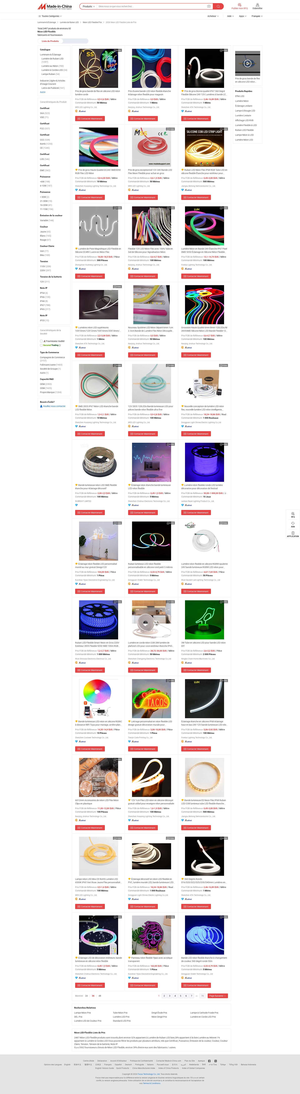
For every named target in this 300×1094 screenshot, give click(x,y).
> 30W (44, 196)
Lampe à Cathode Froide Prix (204, 1012)
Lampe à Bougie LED (245, 110)
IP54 (44, 292)
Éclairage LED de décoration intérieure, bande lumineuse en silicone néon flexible (98, 959)
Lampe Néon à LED (244, 134)
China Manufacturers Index (143, 1068)
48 (100, 995)
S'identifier (257, 8)
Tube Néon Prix (120, 1012)
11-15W (46, 209)
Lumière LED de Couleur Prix (87, 1020)
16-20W (46, 205)
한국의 (175, 1064)
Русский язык (163, 1064)
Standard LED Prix (122, 1020)
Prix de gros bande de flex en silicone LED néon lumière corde (97, 93)
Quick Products (122, 1068)
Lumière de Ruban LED (52, 60)
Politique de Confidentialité (141, 1060)
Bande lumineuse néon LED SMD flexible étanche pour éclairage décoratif (96, 487)
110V (45, 266)
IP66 (45, 296)
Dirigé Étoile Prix (159, 1012)
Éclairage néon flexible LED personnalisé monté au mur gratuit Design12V (96, 565)
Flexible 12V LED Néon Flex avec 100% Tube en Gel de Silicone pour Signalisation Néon (150, 250)
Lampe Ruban (51, 74)
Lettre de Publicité (53, 87)
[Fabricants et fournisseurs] (55, 6)
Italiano (150, 1064)
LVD (45, 159)
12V (45, 281)
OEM (46, 384)
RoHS (46, 143)
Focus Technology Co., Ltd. (149, 1074)
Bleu (45, 255)
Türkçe (223, 1064)
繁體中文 (88, 1064)
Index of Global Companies (193, 1068)
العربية (183, 1064)
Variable (47, 220)
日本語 (98, 1064)
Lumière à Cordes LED (54, 69)
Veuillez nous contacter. (54, 406)
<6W (45, 181)
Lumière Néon (242, 100)
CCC (45, 139)
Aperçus (201, 1060)
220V (45, 270)
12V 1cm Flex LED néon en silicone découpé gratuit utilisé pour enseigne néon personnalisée (151, 802)
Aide (229, 16)
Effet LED (239, 96)
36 (93, 996)
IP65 (45, 309)
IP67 (45, 305)
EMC (45, 170)
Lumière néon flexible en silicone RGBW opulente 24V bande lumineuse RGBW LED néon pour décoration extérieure (204, 565)
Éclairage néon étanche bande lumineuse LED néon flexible (149, 487)
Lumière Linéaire (243, 115)
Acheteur (212, 16)
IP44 (44, 301)
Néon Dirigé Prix (159, 1016)
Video (118, 50)
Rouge (45, 239)
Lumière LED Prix (121, 1016)
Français (108, 1064)
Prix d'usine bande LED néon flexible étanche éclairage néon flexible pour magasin (149, 93)
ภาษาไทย (213, 1064)
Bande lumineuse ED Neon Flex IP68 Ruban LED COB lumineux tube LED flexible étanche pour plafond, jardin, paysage (203, 802)
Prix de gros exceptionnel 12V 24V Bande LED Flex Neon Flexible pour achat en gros (150, 171)
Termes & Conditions (151, 1083)
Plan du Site (190, 1060)
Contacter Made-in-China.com (168, 1060)
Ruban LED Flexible (244, 130)
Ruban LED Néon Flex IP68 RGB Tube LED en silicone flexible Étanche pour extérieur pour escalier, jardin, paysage (204, 171)
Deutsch (128, 1064)
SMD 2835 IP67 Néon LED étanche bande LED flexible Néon (96, 408)
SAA (45, 113)
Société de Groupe (50, 368)
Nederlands (194, 1064)
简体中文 (77, 1064)
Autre (42, 92)
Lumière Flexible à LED (246, 125)
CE (45, 147)
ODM (46, 388)
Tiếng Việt (233, 1064)
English (67, 1064)
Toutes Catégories (50, 16)
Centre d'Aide (88, 1060)
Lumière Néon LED (244, 139)
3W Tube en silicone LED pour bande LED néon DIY (203, 644)
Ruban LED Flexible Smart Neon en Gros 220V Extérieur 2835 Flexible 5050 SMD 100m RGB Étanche (97, 644)
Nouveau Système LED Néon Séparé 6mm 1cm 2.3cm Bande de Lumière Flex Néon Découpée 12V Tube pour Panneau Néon (150, 329)
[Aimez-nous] (209, 1060)
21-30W (46, 200)
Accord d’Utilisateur (118, 1060)
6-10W (46, 185)
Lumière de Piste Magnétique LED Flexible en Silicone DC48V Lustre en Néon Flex (98, 250)
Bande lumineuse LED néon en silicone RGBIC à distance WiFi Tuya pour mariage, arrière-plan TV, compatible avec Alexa (98, 723)
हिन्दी (204, 1064)
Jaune (45, 231)
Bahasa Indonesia (248, 1064)
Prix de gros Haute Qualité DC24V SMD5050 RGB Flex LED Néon (98, 171)
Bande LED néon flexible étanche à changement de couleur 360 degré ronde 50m (204, 959)
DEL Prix (78, 1016)
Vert (44, 251)
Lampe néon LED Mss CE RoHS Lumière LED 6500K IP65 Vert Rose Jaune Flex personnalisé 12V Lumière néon (97, 880)
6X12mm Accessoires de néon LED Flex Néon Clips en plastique (97, 802)
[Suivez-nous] (215, 1060)
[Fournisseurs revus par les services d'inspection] (54, 341)
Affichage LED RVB (244, 120)
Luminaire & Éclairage (50, 54)
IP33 (44, 320)
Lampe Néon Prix (82, 1012)
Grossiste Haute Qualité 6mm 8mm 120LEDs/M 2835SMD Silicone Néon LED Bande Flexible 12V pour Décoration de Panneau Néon (204, 329)
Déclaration (102, 1060)
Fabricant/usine (51, 364)
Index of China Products (168, 1068)
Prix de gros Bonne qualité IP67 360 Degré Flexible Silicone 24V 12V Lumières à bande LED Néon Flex (204, 93)
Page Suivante (216, 995)
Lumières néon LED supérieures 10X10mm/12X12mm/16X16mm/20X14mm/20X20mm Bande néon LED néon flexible (98, 329)
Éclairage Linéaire (243, 105)
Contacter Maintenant (91, 118)
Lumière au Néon (53, 65)
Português (139, 1064)
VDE (44, 117)
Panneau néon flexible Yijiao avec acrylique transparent (150, 959)
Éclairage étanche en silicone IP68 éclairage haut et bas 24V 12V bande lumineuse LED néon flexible (204, 723)
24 (86, 995)
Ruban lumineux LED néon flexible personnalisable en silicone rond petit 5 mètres (150, 565)
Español (118, 1064)
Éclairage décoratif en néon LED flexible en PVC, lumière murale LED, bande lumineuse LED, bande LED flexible (151, 880)
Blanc (45, 235)
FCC (45, 128)
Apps (241, 16)
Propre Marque (51, 392)
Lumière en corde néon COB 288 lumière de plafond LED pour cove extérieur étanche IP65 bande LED (150, 644)
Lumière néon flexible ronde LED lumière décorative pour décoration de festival (202, 487)
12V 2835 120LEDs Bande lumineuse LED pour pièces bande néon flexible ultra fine (150, 408)
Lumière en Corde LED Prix (203, 1016)
